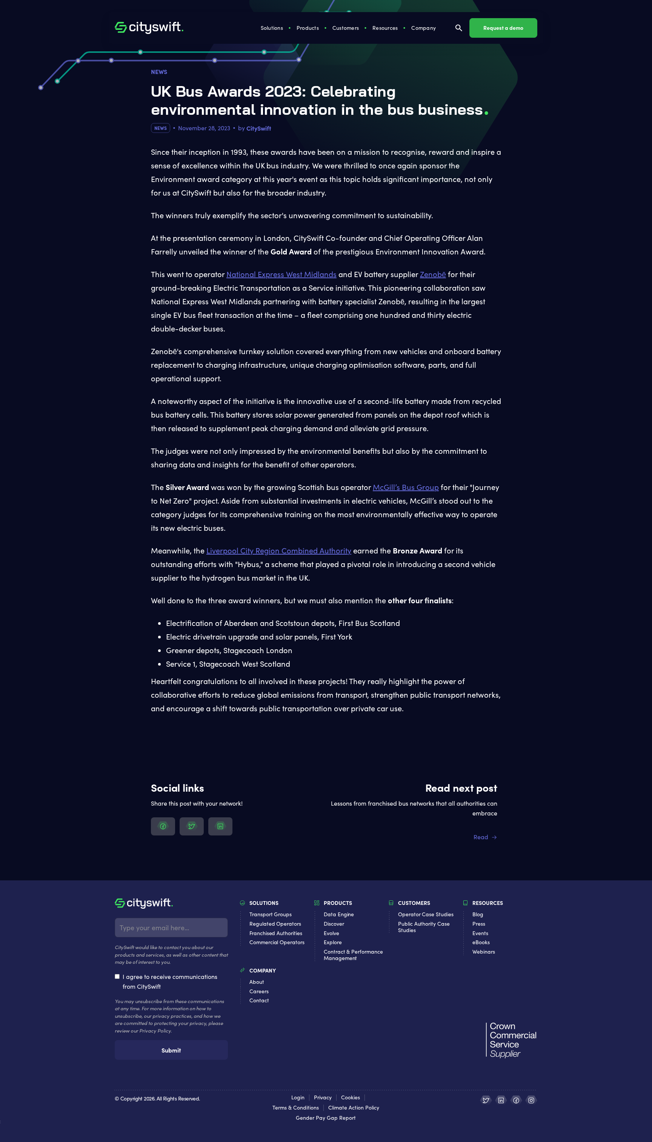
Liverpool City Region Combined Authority (278, 550)
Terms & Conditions (295, 1108)
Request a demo (503, 27)
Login (297, 1097)
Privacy (323, 1097)
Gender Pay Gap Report (326, 1118)
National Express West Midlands (281, 274)
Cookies (350, 1097)
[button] (273, 28)
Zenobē (433, 274)
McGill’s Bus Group (406, 487)
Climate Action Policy (353, 1108)
